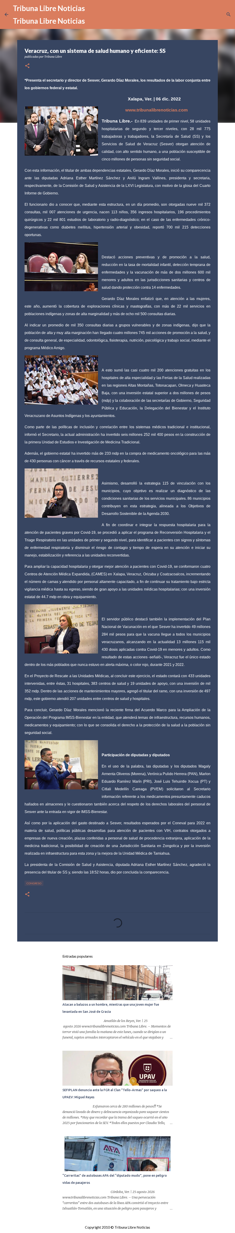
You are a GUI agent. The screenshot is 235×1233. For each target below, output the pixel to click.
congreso (34, 883)
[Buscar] (228, 14)
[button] (27, 66)
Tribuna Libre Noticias (49, 8)
